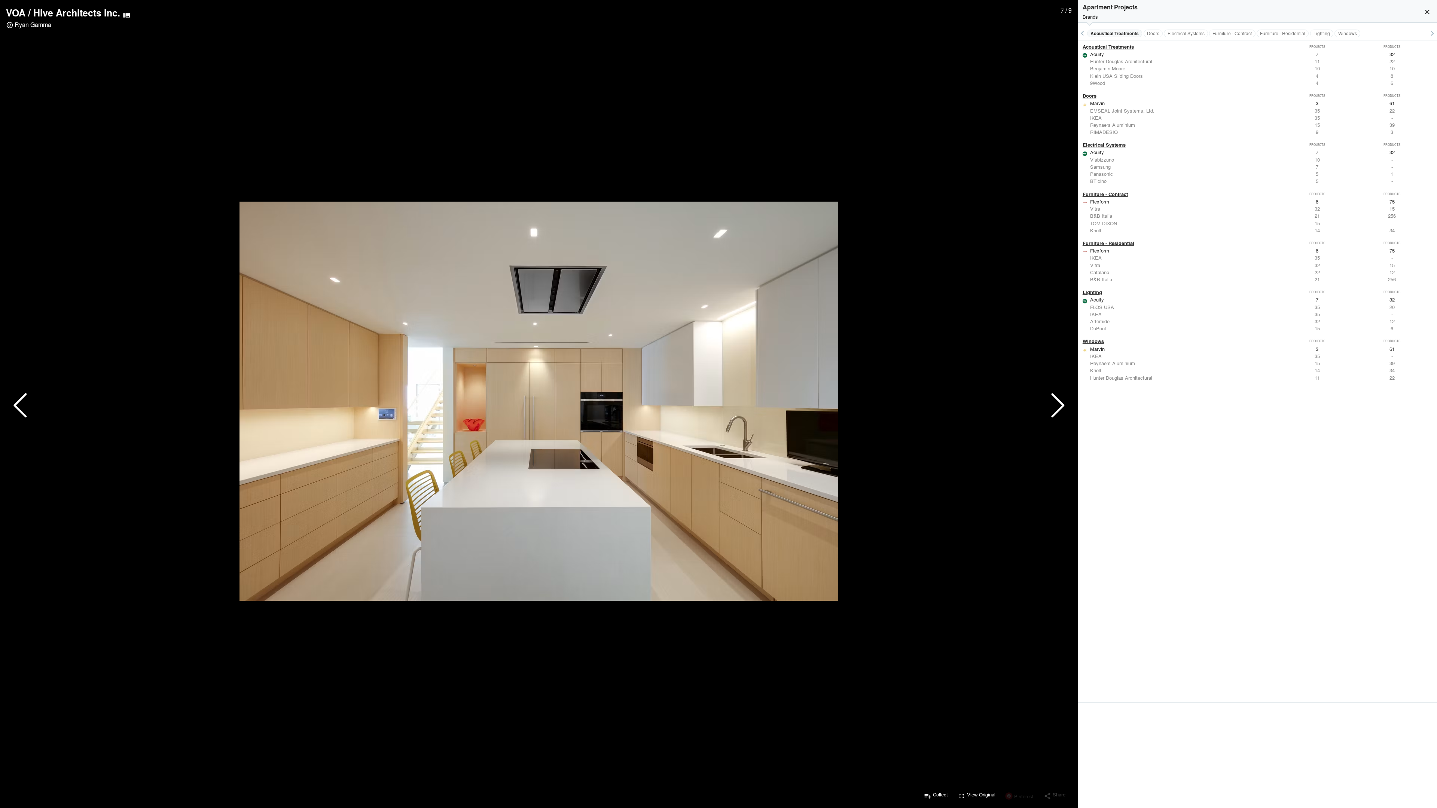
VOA (15, 12)
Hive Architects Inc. (76, 12)
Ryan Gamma (33, 24)
